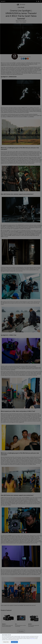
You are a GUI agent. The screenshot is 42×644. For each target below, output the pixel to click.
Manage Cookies (6, 641)
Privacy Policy (32, 638)
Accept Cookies (14, 641)
